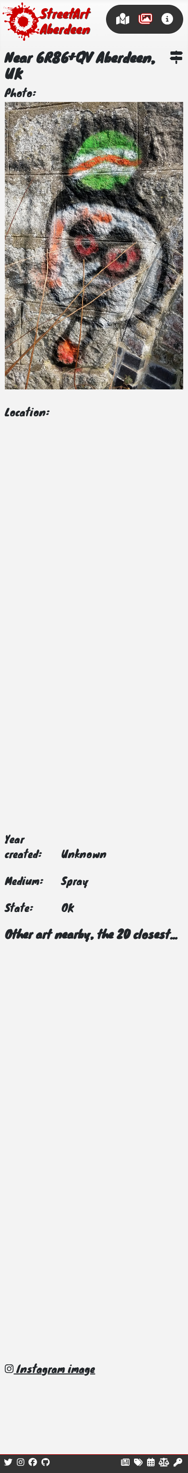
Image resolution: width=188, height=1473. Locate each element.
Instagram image (54, 1370)
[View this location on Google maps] (176, 59)
